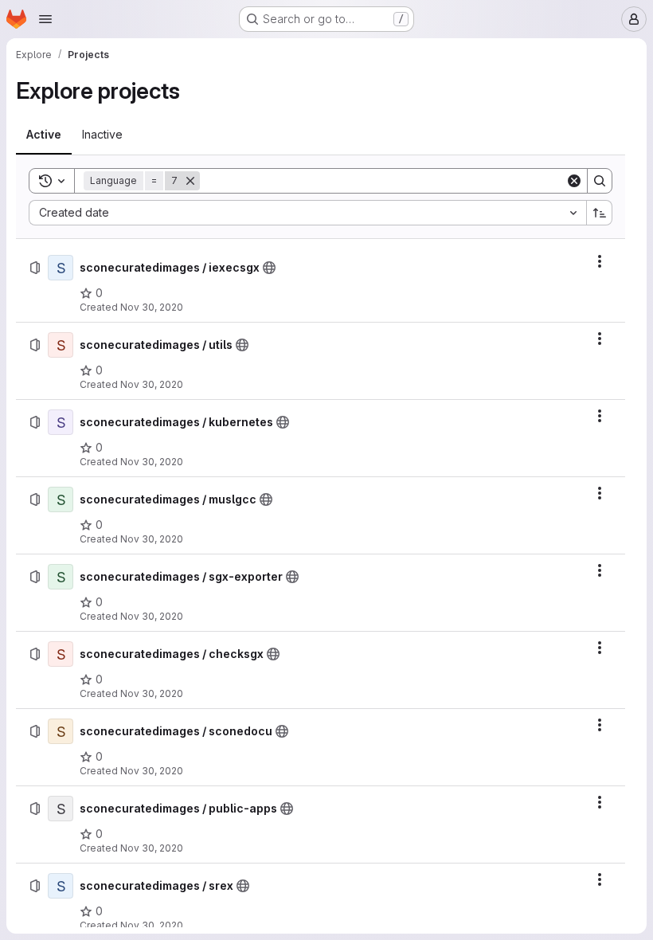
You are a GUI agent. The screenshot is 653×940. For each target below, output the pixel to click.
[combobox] (307, 212)
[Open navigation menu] (45, 19)
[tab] (44, 135)
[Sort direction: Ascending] (599, 212)
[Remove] (190, 180)
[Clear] (574, 180)
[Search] (599, 181)
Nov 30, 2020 (151, 307)
